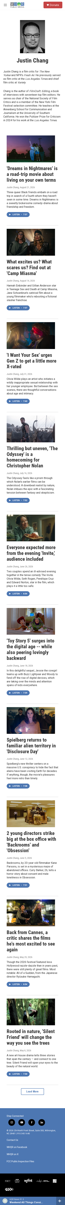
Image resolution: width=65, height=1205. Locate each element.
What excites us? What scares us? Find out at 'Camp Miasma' (29, 267)
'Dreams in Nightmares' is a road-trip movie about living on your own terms (32, 174)
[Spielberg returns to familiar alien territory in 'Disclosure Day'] (31, 720)
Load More (32, 1091)
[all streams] (60, 1201)
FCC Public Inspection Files (20, 1161)
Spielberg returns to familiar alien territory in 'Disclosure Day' (31, 745)
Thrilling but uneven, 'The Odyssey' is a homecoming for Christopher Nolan (32, 457)
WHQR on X (12, 1154)
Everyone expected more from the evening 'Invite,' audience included (31, 553)
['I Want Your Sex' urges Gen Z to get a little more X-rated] (31, 335)
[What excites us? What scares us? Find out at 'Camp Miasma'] (31, 242)
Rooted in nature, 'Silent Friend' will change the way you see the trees (31, 1037)
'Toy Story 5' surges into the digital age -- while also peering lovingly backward (30, 649)
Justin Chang (13, 187)
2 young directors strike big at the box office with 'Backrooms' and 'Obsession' (31, 841)
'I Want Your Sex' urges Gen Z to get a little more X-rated (31, 361)
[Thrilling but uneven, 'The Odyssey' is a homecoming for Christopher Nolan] (31, 428)
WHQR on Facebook (17, 1147)
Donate (54, 4)
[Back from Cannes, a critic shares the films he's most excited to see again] (31, 912)
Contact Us (12, 1140)
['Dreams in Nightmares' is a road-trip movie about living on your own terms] (31, 148)
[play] (5, 1201)
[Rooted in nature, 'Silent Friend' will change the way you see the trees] (31, 1012)
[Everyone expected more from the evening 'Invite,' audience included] (31, 528)
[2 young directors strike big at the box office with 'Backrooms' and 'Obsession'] (31, 813)
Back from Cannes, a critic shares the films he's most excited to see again (31, 940)
